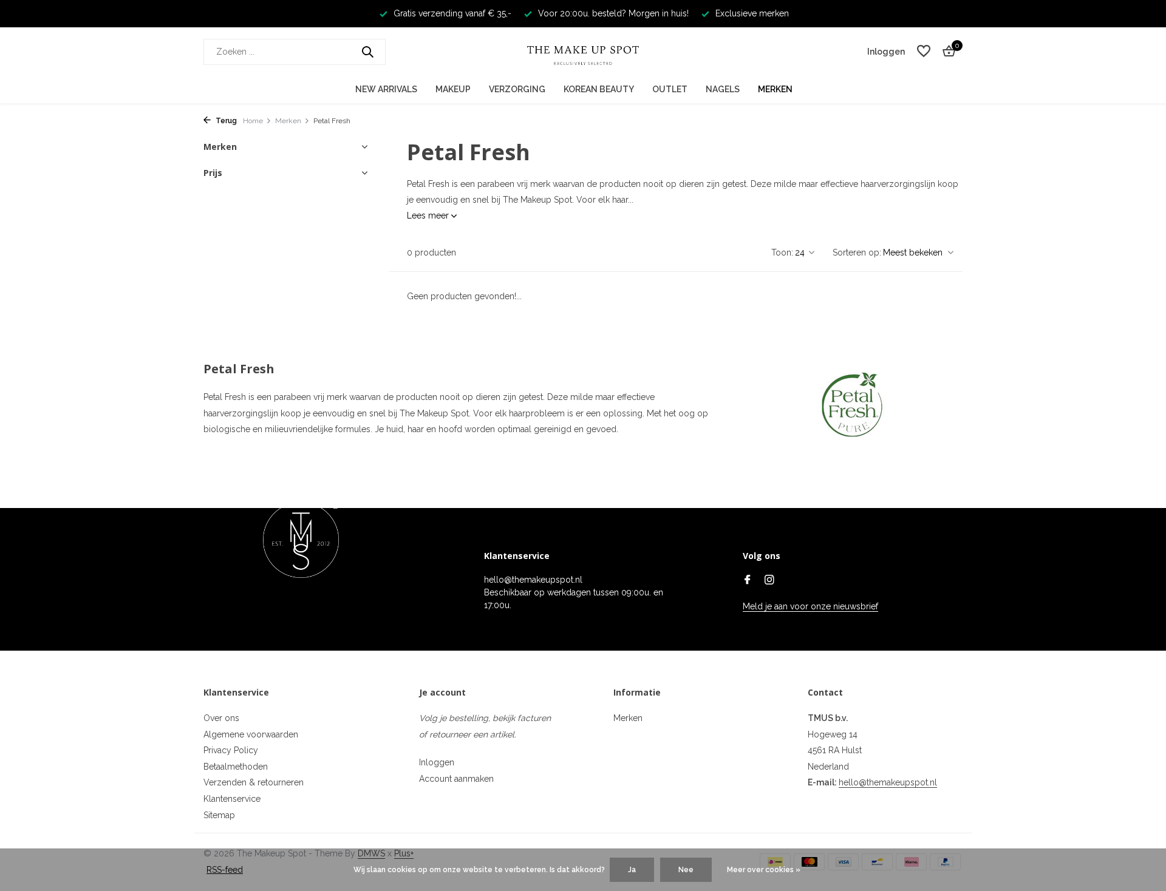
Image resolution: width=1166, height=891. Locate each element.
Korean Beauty (599, 89)
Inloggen (436, 762)
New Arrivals (386, 89)
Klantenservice (232, 799)
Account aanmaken (456, 779)
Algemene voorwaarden (250, 734)
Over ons (221, 718)
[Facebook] (747, 581)
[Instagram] (769, 581)
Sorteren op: (857, 252)
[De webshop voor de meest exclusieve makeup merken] (582, 51)
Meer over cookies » (763, 870)
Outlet (669, 89)
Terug (225, 121)
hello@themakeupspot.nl (888, 782)
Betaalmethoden (235, 766)
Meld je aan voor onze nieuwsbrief (810, 606)
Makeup (453, 89)
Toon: (782, 252)
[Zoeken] (367, 52)
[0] (945, 51)
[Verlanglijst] (923, 51)
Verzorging (517, 89)
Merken (775, 89)
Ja (632, 870)
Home (253, 121)
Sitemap (219, 815)
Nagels (723, 89)
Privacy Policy (230, 750)
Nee (686, 870)
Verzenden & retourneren (253, 782)
